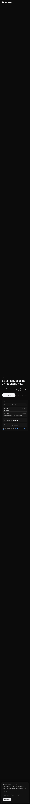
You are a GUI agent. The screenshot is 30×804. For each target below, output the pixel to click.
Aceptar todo (7, 799)
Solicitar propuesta (9, 395)
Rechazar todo (15, 795)
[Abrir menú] (27, 2)
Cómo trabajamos (22, 395)
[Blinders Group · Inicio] (7, 2)
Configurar (6, 795)
